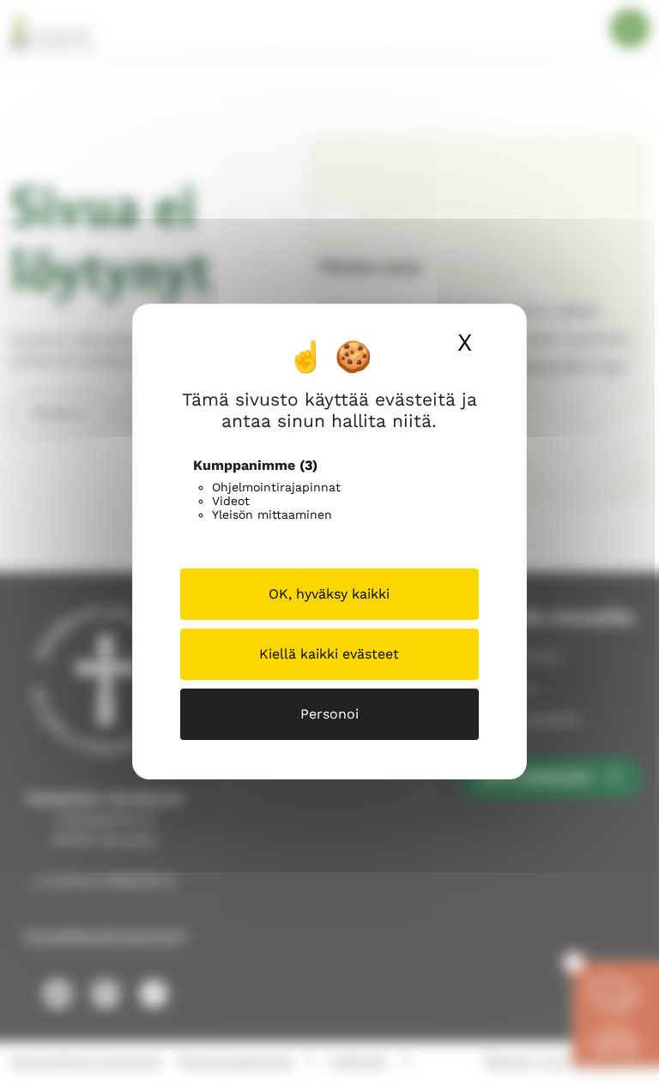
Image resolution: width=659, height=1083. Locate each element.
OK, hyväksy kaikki (329, 594)
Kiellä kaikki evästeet (329, 654)
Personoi (329, 714)
